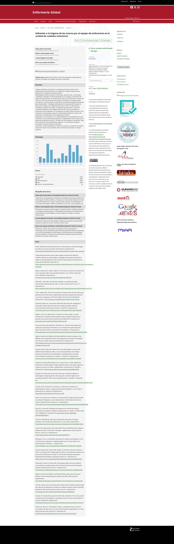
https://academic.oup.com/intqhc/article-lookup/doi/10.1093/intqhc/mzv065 (58, 446)
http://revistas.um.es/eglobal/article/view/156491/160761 (62, 299)
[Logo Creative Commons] (94, 160)
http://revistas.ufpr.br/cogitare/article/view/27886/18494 (62, 369)
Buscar (137, 21)
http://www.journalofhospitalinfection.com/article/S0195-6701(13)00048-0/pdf (58, 470)
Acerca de (92, 21)
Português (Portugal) (123, 59)
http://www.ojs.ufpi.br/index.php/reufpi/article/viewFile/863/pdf (54, 492)
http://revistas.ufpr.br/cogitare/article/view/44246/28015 (52, 435)
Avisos (50, 21)
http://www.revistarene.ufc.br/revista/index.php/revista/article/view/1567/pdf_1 (59, 503)
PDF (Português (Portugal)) (91, 40)
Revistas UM (124, 1)
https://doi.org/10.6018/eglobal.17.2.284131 (51, 71)
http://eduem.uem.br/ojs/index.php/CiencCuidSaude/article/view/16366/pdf (58, 310)
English (119, 53)
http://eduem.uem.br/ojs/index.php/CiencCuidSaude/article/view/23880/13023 (59, 424)
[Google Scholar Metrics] (128, 217)
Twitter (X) (120, 38)
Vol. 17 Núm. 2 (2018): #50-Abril (55, 28)
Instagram (120, 41)
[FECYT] (128, 119)
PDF (78, 40)
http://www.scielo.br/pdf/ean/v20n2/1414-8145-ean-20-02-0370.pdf (55, 513)
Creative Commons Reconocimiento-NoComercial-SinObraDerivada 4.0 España (97, 137)
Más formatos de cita (95, 80)
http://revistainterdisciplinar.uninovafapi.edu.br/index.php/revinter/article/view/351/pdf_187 (63, 288)
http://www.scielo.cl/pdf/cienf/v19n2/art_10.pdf (49, 393)
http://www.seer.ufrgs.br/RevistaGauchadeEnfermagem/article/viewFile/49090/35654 (61, 332)
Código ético (82, 21)
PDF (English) (106, 40)
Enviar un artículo (123, 67)
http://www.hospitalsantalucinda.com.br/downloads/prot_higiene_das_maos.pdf (59, 251)
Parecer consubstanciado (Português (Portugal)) (101, 49)
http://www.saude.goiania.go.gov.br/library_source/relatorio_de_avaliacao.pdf (59, 481)
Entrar (139, 1)
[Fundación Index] (128, 143)
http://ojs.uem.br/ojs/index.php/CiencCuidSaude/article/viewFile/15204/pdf (58, 358)
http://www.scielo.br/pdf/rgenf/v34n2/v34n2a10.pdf (51, 321)
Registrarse (133, 1)
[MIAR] (125, 232)
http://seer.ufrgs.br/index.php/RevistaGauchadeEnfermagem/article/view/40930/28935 (61, 404)
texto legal (107, 139)
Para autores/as (121, 82)
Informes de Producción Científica (65, 21)
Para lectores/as (121, 79)
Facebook (120, 34)
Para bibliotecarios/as (123, 84)
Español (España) (122, 56)
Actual (36, 21)
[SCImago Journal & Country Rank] (127, 95)
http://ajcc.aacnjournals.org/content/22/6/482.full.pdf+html (53, 277)
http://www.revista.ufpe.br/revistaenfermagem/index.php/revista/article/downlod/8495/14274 (63, 382)
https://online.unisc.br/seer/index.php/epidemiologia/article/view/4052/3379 (58, 459)
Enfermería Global (46, 12)
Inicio (36, 28)
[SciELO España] (125, 161)
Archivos (43, 21)
